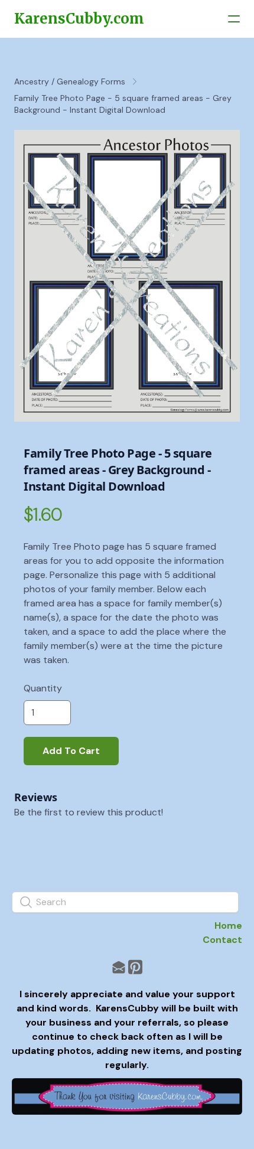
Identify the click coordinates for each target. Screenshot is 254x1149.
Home (228, 925)
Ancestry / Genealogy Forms (69, 81)
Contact (222, 939)
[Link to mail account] (119, 967)
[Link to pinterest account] (135, 967)
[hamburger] (234, 19)
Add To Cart (71, 751)
